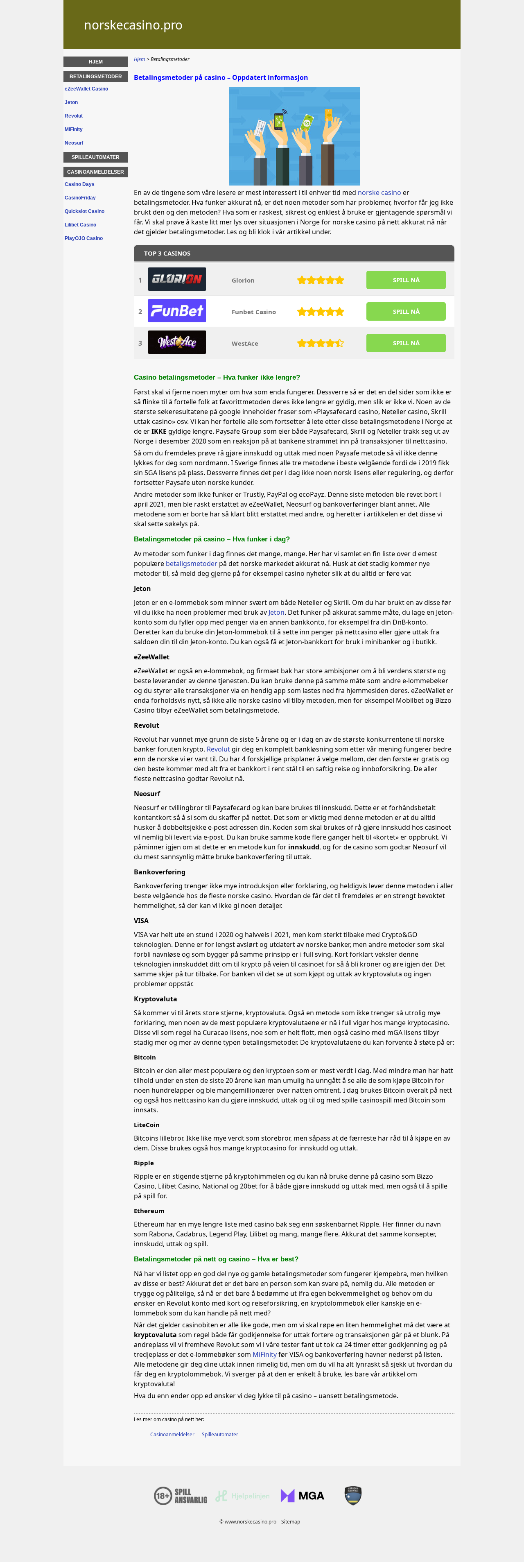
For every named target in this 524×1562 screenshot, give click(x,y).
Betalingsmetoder (96, 76)
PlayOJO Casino (84, 238)
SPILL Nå (406, 280)
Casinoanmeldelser (172, 1434)
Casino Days (80, 184)
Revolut (218, 749)
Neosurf (74, 143)
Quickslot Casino (84, 211)
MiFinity (265, 1354)
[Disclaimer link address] (242, 1499)
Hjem (96, 62)
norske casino (379, 192)
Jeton (277, 612)
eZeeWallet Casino (86, 89)
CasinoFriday (80, 198)
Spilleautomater (220, 1434)
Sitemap (290, 1521)
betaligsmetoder (191, 563)
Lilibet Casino (80, 225)
